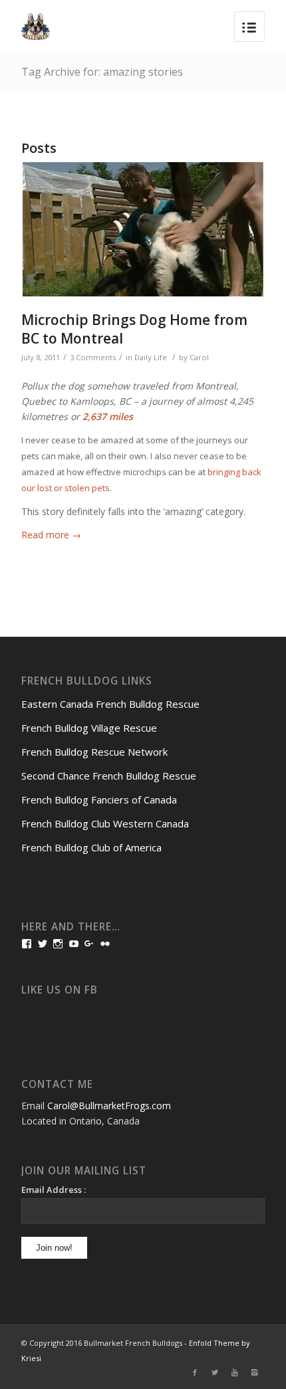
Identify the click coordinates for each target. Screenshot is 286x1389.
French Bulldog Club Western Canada (105, 823)
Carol (199, 357)
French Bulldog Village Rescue (89, 727)
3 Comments (93, 357)
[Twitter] (215, 1372)
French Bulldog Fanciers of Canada (99, 799)
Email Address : (53, 1190)
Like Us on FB (59, 990)
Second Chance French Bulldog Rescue (108, 775)
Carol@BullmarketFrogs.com (109, 1105)
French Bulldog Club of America (91, 847)
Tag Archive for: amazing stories (102, 71)
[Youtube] (235, 1372)
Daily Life (150, 357)
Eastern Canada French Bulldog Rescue (110, 703)
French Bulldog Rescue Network (94, 751)
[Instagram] (255, 1372)
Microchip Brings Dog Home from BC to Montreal (134, 328)
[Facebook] (195, 1372)
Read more (51, 534)
